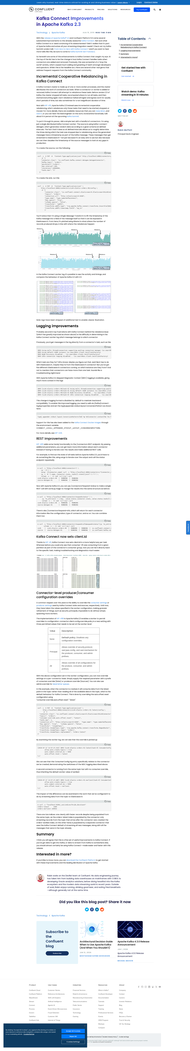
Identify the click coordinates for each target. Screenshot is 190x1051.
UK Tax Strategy (124, 1024)
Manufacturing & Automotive (82, 998)
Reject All (73, 1036)
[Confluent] (41, 9)
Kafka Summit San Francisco (82, 51)
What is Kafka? (103, 990)
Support (101, 1005)
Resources (102, 985)
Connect (32, 1005)
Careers (122, 998)
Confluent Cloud (34, 990)
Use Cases (52, 985)
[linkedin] (130, 111)
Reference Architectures (56, 994)
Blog (120, 1005)
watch (39, 113)
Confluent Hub (34, 1020)
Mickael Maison (125, 961)
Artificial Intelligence (55, 1001)
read (98, 111)
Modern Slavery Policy (110, 1037)
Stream (31, 1001)
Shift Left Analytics (54, 998)
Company (122, 990)
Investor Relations (125, 1001)
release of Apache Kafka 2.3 (56, 38)
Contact (121, 994)
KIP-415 (48, 105)
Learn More (123, 2)
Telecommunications (80, 1001)
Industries (77, 985)
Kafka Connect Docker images (87, 422)
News (121, 1009)
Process (32, 1009)
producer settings (44, 605)
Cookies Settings (73, 1042)
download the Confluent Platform (80, 860)
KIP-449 (58, 433)
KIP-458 (60, 618)
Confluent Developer (105, 994)
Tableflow (32, 1016)
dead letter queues (61, 684)
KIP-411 (48, 542)
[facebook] (125, 111)
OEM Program (103, 1020)
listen (102, 111)
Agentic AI (51, 1005)
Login (139, 2)
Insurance (76, 1009)
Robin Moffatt (125, 130)
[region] (45, 1035)
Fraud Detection (53, 1013)
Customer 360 (53, 1016)
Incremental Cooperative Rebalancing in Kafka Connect (134, 45)
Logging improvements (131, 50)
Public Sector (77, 1005)
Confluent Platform (35, 994)
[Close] (85, 1026)
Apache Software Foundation (102, 1042)
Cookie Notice (29, 1034)
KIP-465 (39, 444)
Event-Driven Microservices (57, 1009)
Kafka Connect (87, 41)
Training (101, 1009)
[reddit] (135, 111)
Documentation (103, 998)
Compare (101, 1028)
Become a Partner (125, 1016)
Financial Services (79, 990)
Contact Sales (151, 2)
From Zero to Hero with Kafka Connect (71, 49)
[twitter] (120, 111)
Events (100, 1016)
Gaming (75, 1016)
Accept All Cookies (73, 1031)
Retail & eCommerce (80, 994)
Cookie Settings (124, 1037)
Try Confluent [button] (141, 10)
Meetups (101, 1024)
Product (32, 985)
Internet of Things (54, 1020)
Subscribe (57, 953)
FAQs (121, 1013)
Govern (31, 1013)
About (121, 985)
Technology (42, 32)
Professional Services (105, 1013)
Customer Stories (54, 990)
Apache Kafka (58, 32)
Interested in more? (129, 57)
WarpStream (33, 998)
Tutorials (101, 1001)
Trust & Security (124, 1020)
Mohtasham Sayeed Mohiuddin (95, 956)
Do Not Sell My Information (93, 1037)
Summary (125, 54)
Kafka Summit (73, 116)
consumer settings (99, 602)
